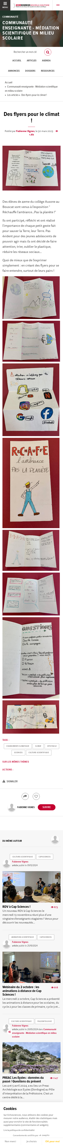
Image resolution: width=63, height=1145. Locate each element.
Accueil (16, 60)
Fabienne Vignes (25, 131)
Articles (31, 60)
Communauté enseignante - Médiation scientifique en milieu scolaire (30, 30)
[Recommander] (36, 796)
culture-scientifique (39, 752)
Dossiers (30, 71)
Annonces (14, 71)
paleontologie (44, 1021)
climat (38, 746)
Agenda (46, 60)
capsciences (45, 857)
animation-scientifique (22, 937)
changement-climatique (17, 746)
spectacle (52, 746)
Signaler (12, 781)
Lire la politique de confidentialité (19, 1130)
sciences (18, 752)
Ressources (47, 71)
